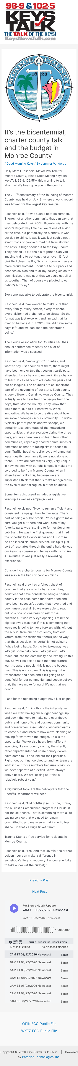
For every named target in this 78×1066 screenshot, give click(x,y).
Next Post (39, 892)
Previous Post (39, 880)
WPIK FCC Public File (39, 1023)
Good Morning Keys (20, 163)
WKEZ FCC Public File (39, 1031)
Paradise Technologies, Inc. (41, 1057)
